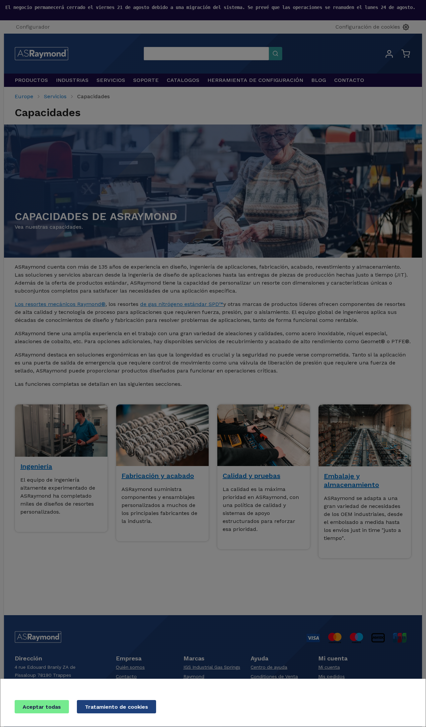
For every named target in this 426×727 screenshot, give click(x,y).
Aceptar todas (42, 707)
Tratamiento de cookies (116, 707)
